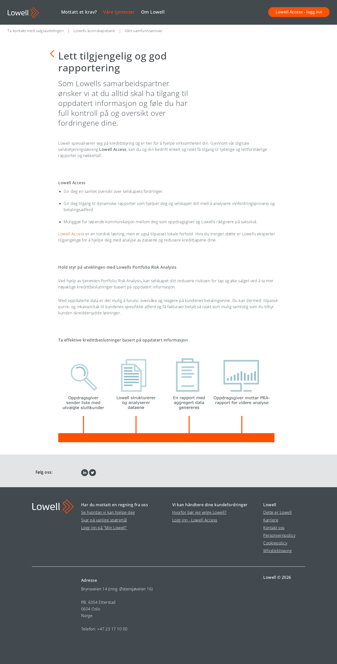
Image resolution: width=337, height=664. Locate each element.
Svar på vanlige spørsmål (104, 520)
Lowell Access (71, 234)
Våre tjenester (119, 12)
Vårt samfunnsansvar (144, 30)
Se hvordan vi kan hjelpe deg (108, 512)
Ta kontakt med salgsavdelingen (35, 30)
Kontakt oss (273, 527)
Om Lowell (153, 12)
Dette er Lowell (277, 512)
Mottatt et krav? (79, 12)
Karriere (270, 520)
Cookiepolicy (275, 543)
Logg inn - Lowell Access (194, 520)
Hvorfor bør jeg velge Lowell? (199, 512)
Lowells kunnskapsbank (94, 30)
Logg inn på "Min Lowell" (104, 527)
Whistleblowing (277, 550)
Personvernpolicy (279, 535)
